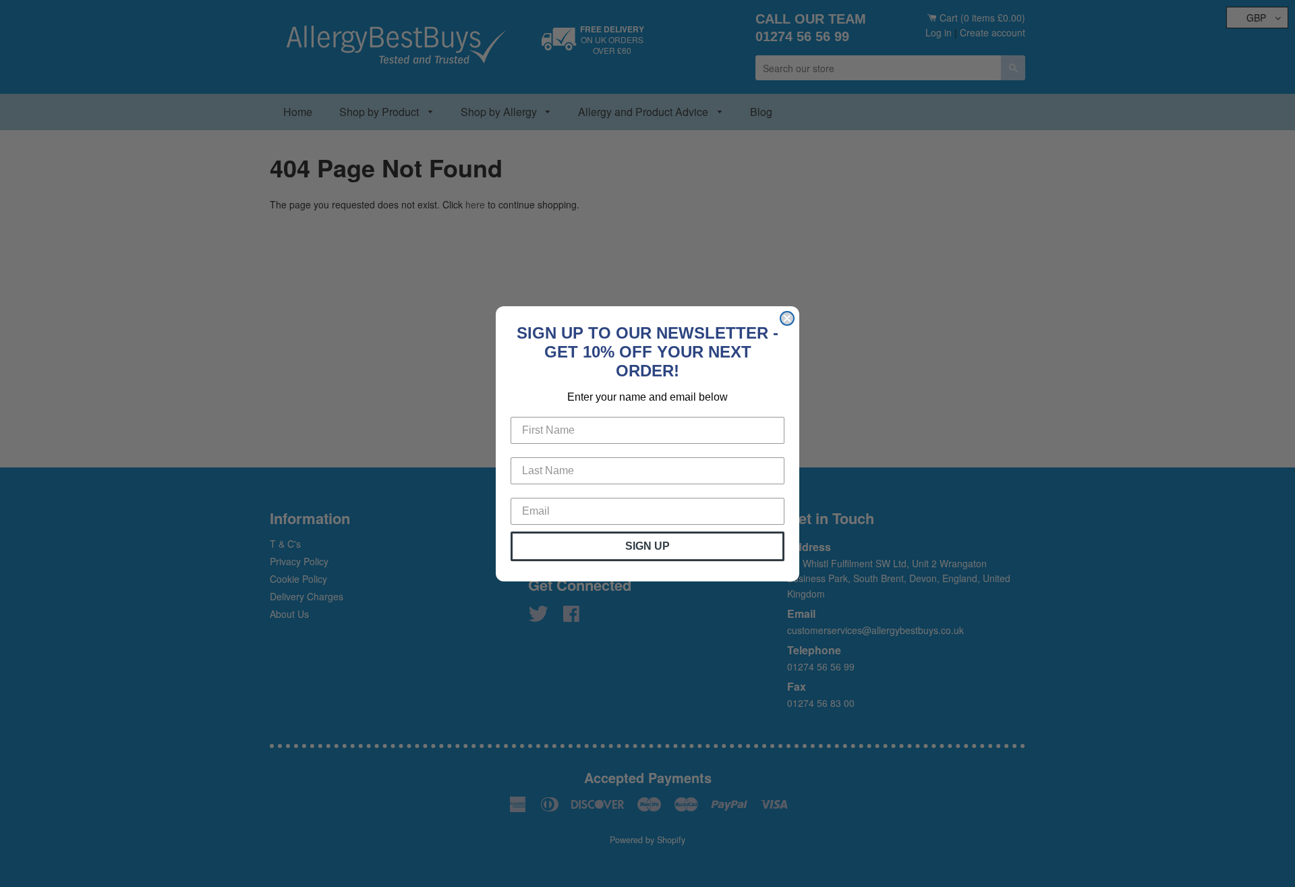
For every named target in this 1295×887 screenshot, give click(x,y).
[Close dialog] (787, 318)
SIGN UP (647, 546)
